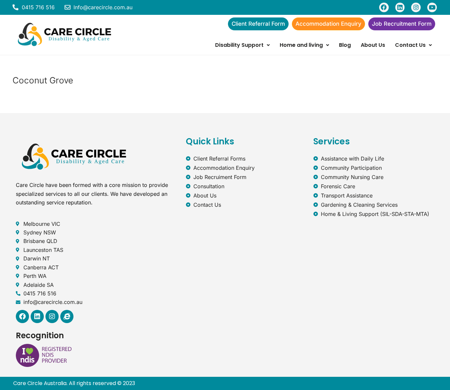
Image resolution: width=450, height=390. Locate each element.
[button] (242, 45)
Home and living (301, 45)
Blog (345, 45)
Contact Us (410, 45)
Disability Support (239, 45)
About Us (373, 45)
